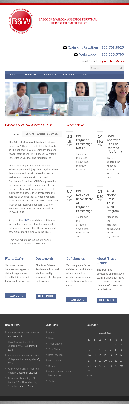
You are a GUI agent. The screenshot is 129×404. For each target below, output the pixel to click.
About (12, 74)
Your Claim (54, 349)
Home (84, 61)
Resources (50, 74)
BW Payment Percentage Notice (84, 142)
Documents (45, 259)
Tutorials (68, 74)
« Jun (89, 375)
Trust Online (55, 343)
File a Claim (30, 74)
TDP (26, 220)
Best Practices (56, 354)
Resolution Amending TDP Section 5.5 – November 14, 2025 (22, 382)
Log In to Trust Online (111, 61)
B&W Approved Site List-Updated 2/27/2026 (114, 144)
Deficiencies (75, 259)
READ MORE (15, 296)
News (84, 74)
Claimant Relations (83, 47)
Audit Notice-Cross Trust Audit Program (113, 201)
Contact (93, 61)
